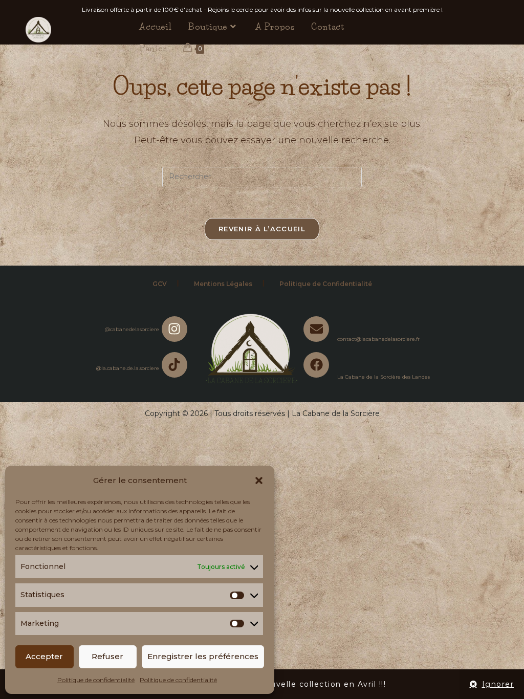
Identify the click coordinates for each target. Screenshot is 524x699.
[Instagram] (174, 329)
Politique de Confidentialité (325, 284)
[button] (259, 480)
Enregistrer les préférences (202, 656)
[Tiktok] (174, 365)
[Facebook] (316, 365)
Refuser (107, 656)
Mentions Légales (223, 284)
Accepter (44, 656)
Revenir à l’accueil (262, 229)
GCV (159, 284)
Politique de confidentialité (96, 680)
